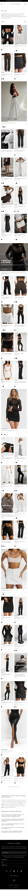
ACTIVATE (14, 450)
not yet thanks (14, 454)
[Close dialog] (25, 3)
